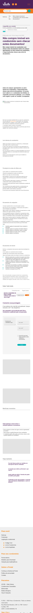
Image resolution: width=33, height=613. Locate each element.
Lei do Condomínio (10, 545)
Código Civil (8, 543)
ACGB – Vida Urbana (7, 584)
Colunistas (4, 537)
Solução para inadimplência (9, 562)
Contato (3, 575)
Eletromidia (4, 588)
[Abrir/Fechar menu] (28, 4)
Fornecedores (5, 557)
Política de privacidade (7, 573)
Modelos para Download (8, 560)
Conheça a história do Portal (9, 571)
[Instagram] (16, 4)
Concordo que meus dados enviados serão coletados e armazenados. (24, 337)
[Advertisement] (16, 500)
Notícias (5, 17)
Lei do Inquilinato (10, 547)
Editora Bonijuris (6, 590)
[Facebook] (13, 4)
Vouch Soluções (6, 593)
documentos (13, 121)
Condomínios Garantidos (8, 586)
